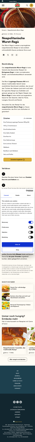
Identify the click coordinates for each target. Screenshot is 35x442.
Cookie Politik (17, 407)
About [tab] (29, 195)
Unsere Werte (13, 1)
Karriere (17, 412)
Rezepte (4, 30)
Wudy (17, 373)
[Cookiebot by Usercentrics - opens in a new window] (26, 191)
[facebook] (3, 55)
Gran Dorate (17, 386)
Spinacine (17, 383)
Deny (17, 249)
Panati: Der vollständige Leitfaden (17, 288)
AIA (17, 370)
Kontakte (17, 414)
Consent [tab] (6, 195)
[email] (12, 55)
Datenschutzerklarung (17, 409)
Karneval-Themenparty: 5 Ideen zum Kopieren (20, 305)
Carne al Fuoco (17, 380)
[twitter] (8, 55)
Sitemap (17, 417)
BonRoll (17, 375)
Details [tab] (18, 195)
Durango (17, 388)
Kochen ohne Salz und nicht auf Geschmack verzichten (20, 296)
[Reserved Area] (31, 5)
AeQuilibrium (17, 378)
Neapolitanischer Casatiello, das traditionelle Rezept (14, 349)
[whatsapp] (16, 55)
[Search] (27, 5)
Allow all (17, 244)
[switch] (30, 227)
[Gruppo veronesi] (17, 422)
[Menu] (3, 5)
